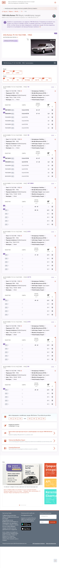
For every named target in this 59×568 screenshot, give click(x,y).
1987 (34, 418)
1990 (20, 418)
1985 (43, 418)
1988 (29, 418)
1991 (15, 418)
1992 (11, 418)
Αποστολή (52, 522)
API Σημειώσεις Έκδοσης (39, 543)
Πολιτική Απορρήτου (51, 543)
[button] (29, 8)
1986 (39, 418)
